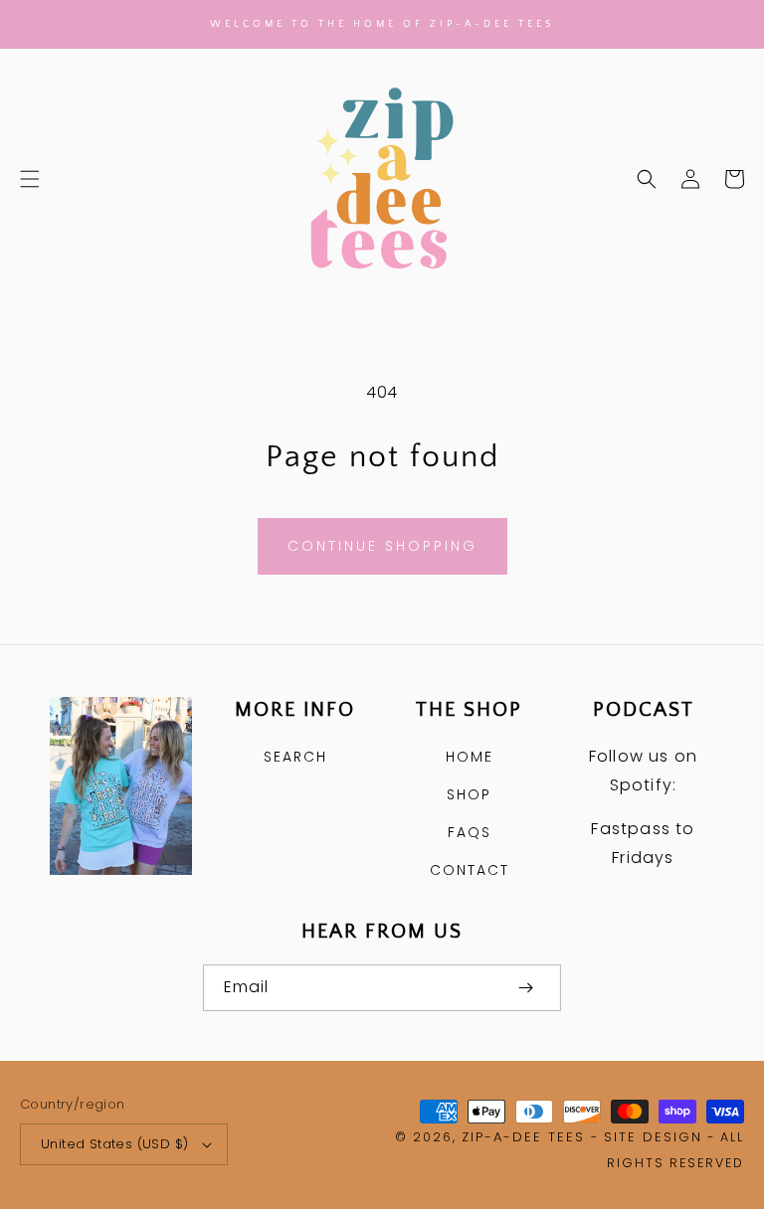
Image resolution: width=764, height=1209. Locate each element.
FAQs (469, 832)
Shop (469, 794)
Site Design (653, 1136)
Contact (469, 870)
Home (469, 757)
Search (295, 757)
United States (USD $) (114, 1143)
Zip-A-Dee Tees (523, 1136)
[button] (30, 179)
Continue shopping (382, 546)
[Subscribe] (525, 987)
